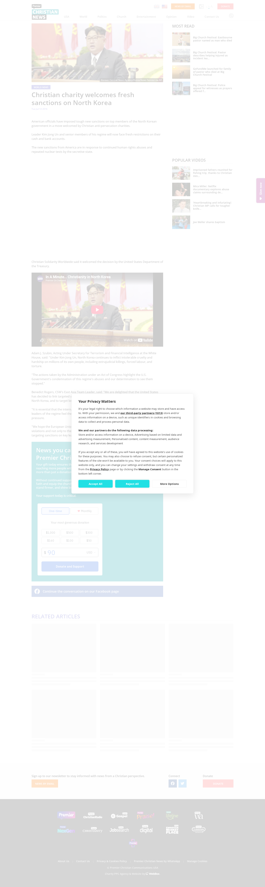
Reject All (132, 484)
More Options (169, 484)
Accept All (95, 484)
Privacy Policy (99, 469)
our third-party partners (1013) (141, 413)
